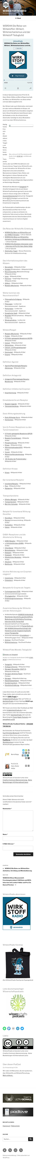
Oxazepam (8, 555)
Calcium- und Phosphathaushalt (15, 347)
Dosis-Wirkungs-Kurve (12, 417)
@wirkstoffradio (8, 701)
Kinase (7, 445)
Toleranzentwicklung (11, 406)
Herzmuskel (9, 352)
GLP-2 (9, 198)
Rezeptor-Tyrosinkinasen (13, 438)
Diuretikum (8, 518)
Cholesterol (9, 580)
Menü (19, 18)
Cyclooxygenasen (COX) (12, 591)
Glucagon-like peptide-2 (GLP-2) (15, 669)
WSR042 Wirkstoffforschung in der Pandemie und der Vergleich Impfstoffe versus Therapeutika (18, 631)
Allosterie (8, 562)
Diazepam (8, 552)
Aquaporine (8, 488)
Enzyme (7, 354)
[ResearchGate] (25, 753)
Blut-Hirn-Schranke (11, 504)
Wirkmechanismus (11, 642)
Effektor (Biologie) (11, 499)
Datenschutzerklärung (9, 1155)
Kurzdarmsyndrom (11, 683)
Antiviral (7, 640)
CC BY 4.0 (20, 156)
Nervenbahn (9, 267)
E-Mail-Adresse (8, 844)
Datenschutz (15, 1126)
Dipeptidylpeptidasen (12, 681)
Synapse (8, 269)
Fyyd (4, 733)
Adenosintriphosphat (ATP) (13, 447)
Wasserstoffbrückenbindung (14, 454)
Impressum (6, 1126)
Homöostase (9, 420)
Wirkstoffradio (15, 11)
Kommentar (7, 808)
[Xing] (27, 756)
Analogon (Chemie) (11, 667)
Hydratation (9, 525)
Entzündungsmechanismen (14, 598)
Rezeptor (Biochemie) (12, 285)
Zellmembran (9, 345)
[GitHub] (28, 750)
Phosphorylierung (11, 443)
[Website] (28, 766)
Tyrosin (7, 452)
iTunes (15, 717)
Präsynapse (9, 304)
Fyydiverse (6, 740)
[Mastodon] (23, 753)
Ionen (7, 276)
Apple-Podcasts (23, 717)
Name (5, 834)
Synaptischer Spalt (11, 313)
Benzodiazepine (10, 550)
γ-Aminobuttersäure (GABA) (14, 543)
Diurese (7, 520)
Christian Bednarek (12, 733)
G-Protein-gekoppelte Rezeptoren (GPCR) (18, 433)
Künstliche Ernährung (12, 685)
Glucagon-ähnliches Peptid (13, 674)
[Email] (25, 766)
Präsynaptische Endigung (13, 299)
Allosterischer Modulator (13, 557)
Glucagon (8, 678)
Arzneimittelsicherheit (10, 196)
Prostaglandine (10, 596)
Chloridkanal (9, 548)
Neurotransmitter (11, 272)
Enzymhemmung (10, 393)
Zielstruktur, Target (11, 251)
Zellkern (7, 283)
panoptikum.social (9, 719)
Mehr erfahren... (8, 1075)
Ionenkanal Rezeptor (11, 484)
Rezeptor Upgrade (11, 404)
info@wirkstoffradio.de (10, 699)
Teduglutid (22, 187)
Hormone (8, 278)
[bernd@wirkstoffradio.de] (25, 758)
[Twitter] (23, 750)
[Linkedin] (25, 756)
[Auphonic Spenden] (28, 758)
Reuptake (8, 315)
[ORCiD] (25, 750)
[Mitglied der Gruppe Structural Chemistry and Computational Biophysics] (22, 756)
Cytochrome (9, 578)
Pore (6, 486)
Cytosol (7, 343)
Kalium (7, 527)
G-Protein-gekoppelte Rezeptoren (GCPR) (18, 338)
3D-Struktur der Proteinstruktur (15, 459)
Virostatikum (24, 635)
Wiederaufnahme (10, 320)
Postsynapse (9, 308)
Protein (7, 336)
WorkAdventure (8, 742)
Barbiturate (8, 564)
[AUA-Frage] (12, 696)
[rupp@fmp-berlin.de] (28, 753)
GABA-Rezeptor (10, 541)
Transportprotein (10, 502)
